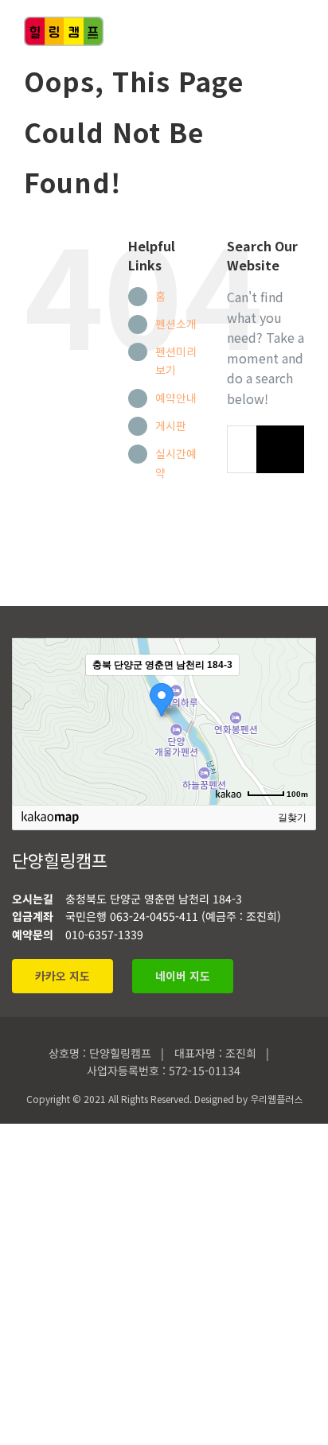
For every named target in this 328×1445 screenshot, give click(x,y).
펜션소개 (176, 324)
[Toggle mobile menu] (297, 30)
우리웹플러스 (276, 1098)
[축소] (296, 718)
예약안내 (176, 398)
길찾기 (292, 817)
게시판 (170, 425)
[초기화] (296, 749)
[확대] (296, 692)
